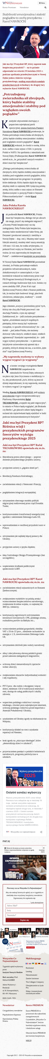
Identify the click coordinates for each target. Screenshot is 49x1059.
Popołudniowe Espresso (12, 1015)
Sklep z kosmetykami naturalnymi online (34, 992)
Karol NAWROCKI (11, 300)
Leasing (29, 971)
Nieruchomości (31, 975)
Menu (43, 3)
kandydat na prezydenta (35, 256)
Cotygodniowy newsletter (12, 1010)
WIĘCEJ (28, 1041)
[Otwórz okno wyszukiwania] (45, 8)
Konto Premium (9, 8)
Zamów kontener (32, 978)
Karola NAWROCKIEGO (21, 392)
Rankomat (30, 968)
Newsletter (24, 8)
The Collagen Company (35, 982)
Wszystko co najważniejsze (33, 1055)
